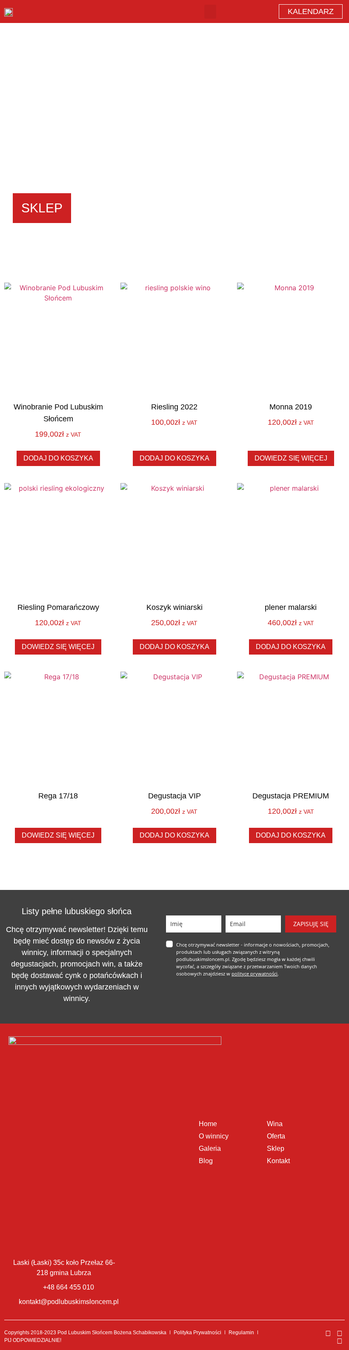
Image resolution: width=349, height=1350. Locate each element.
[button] (210, 12)
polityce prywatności (254, 973)
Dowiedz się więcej (291, 458)
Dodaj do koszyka (58, 458)
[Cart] (244, 11)
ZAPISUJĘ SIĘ (311, 924)
